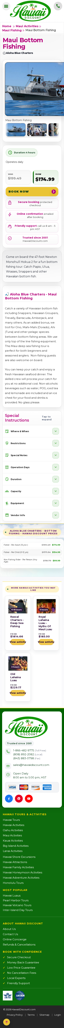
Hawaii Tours (11, 820)
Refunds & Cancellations (19, 944)
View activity (17, 642)
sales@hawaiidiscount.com (31, 765)
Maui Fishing (12, 30)
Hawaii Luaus (11, 895)
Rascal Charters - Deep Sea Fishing (17, 621)
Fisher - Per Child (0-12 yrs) (16, 552)
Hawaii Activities (13, 825)
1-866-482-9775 (29, 750)
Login (57, 1014)
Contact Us (10, 934)
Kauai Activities (13, 840)
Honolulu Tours (13, 882)
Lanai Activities (12, 851)
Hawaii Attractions (15, 862)
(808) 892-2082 (27, 754)
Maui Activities (27, 26)
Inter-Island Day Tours (18, 910)
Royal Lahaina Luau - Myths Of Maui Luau (45, 623)
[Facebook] (9, 799)
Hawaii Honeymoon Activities (22, 872)
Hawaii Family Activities (18, 867)
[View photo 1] (16, 129)
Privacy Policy (15, 1014)
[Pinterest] (19, 799)
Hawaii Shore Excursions (19, 857)
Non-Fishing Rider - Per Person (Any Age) (20, 561)
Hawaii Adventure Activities (21, 877)
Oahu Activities (13, 830)
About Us (9, 929)
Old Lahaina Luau (15, 677)
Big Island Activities (15, 845)
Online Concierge (14, 939)
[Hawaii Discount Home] (26, 727)
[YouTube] (29, 799)
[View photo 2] (37, 129)
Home (6, 26)
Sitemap (44, 1014)
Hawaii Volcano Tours (17, 905)
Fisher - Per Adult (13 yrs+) (16, 545)
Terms (31, 1014)
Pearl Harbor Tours (15, 900)
